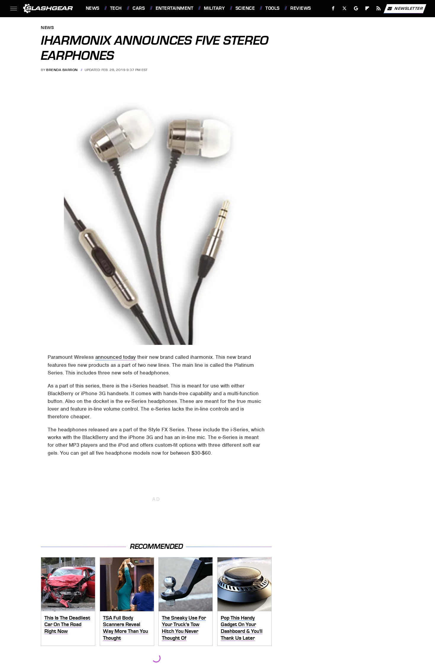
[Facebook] (333, 8)
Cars (139, 8)
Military (214, 8)
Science (245, 8)
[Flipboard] (367, 8)
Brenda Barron (62, 70)
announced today (115, 357)
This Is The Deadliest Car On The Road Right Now (67, 624)
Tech (116, 8)
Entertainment (174, 8)
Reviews (300, 8)
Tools (272, 8)
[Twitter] (344, 8)
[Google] (355, 8)
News (92, 8)
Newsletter (408, 8)
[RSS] (378, 8)
